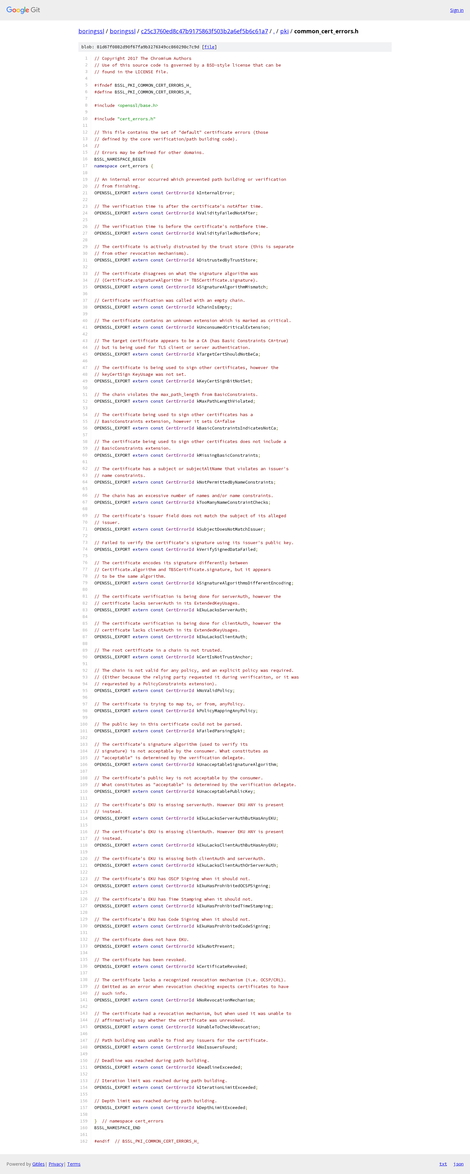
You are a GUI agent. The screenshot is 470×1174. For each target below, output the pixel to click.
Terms (74, 1164)
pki (284, 31)
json (458, 1164)
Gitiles (38, 1164)
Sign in (457, 10)
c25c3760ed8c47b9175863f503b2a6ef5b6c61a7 (204, 31)
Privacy (56, 1164)
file (209, 47)
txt (443, 1164)
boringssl (91, 31)
